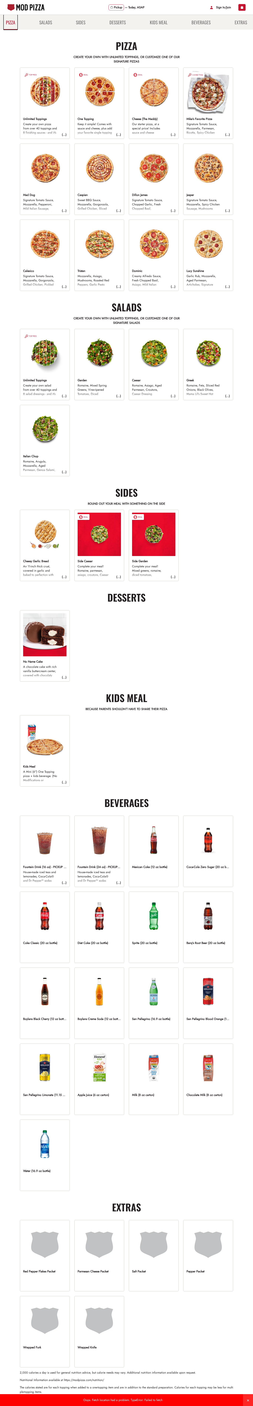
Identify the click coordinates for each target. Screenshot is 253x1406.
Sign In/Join (223, 7)
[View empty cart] (242, 7)
